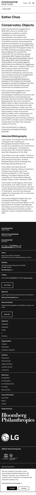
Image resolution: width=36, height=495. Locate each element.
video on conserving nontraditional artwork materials (14, 129)
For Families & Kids (8, 384)
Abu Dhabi (5, 398)
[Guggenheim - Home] (9, 3)
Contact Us (5, 370)
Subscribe (7, 314)
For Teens (5, 387)
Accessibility (6, 378)
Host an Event (6, 361)
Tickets (25, 3)
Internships (5, 347)
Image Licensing (7, 364)
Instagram (5, 327)
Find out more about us (9, 297)
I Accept (12, 488)
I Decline (23, 488)
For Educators (6, 381)
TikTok (4, 330)
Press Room (5, 358)
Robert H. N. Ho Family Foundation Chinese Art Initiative (16, 82)
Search (30, 3)
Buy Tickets (7, 285)
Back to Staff (7, 9)
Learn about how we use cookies (11, 483)
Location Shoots (7, 367)
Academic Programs (8, 350)
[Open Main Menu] (33, 3)
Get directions (6, 270)
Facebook (5, 324)
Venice (4, 404)
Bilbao (4, 401)
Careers (4, 344)
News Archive (6, 390)
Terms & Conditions (8, 467)
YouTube (4, 336)
